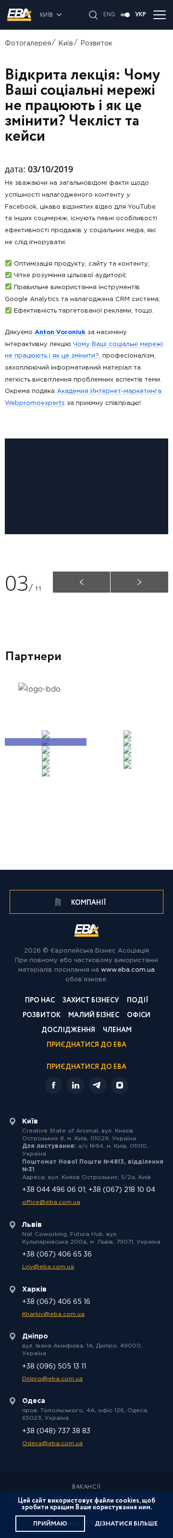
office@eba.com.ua (51, 1202)
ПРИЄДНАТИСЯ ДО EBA (86, 1067)
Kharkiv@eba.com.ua (53, 1314)
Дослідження (68, 1031)
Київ (65, 43)
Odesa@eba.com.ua (52, 1443)
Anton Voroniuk (60, 332)
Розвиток (96, 43)
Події (137, 1001)
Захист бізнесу (90, 1001)
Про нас (40, 1001)
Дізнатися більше (126, 1524)
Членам (117, 1031)
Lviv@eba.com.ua (48, 1266)
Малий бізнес (93, 1016)
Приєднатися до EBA (86, 1046)
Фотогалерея (28, 43)
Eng (109, 15)
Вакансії (86, 1487)
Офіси (138, 1016)
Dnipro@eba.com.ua (52, 1378)
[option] (45, 694)
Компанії (88, 903)
